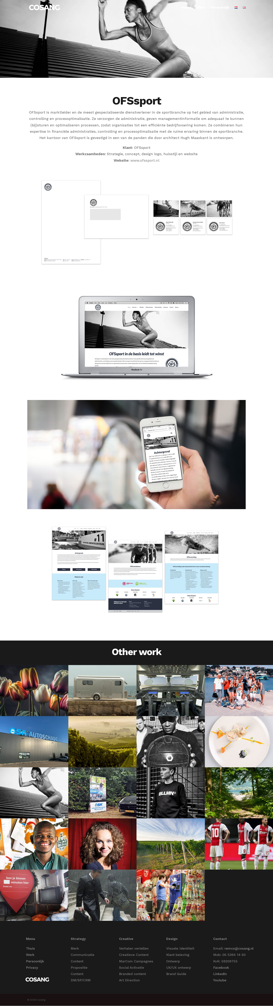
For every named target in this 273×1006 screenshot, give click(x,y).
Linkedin (220, 974)
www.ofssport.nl (144, 160)
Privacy (32, 967)
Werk (201, 7)
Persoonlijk (220, 7)
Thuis (30, 948)
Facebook (221, 967)
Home (186, 7)
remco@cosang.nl (239, 948)
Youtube (219, 980)
